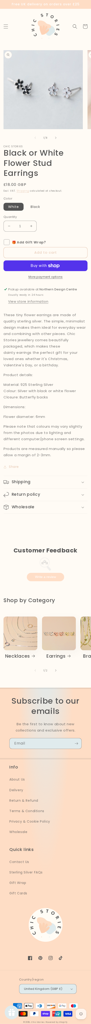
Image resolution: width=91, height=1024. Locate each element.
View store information (28, 301)
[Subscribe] (76, 743)
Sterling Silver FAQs (26, 872)
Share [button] (14, 466)
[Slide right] (56, 138)
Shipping (23, 191)
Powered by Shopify (57, 1022)
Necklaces (17, 656)
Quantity (10, 217)
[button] (6, 26)
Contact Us (19, 862)
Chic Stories (37, 1022)
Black (35, 206)
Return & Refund (23, 800)
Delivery (16, 790)
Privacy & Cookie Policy (29, 821)
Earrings (56, 656)
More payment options (45, 277)
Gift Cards (18, 893)
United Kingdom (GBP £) (43, 989)
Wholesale (18, 832)
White (13, 206)
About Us (17, 779)
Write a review (45, 577)
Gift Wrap (17, 882)
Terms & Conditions (26, 811)
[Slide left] (35, 138)
